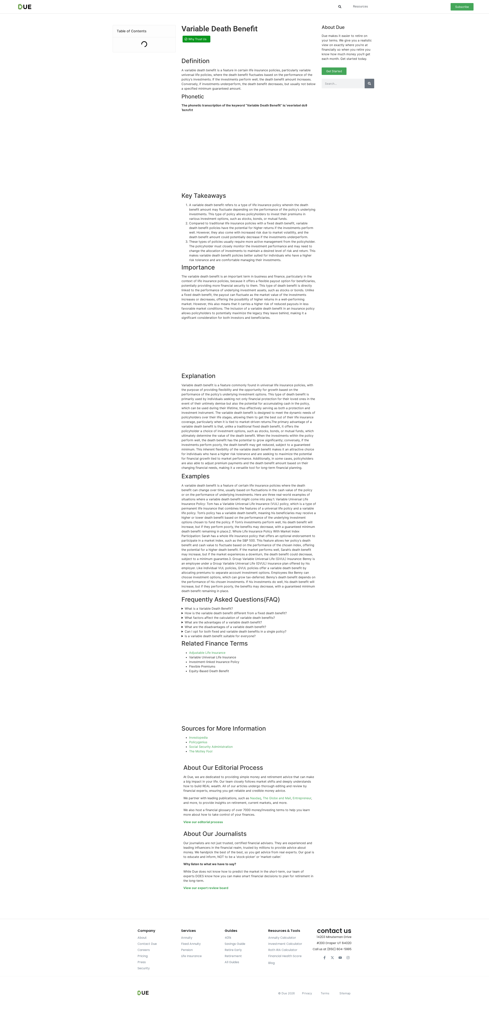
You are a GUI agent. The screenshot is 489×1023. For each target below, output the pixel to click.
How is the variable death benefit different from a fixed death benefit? (236, 613)
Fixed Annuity (191, 944)
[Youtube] (340, 957)
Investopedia (198, 737)
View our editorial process (203, 822)
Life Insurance (191, 956)
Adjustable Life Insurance (207, 653)
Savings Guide (235, 944)
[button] (339, 7)
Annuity (186, 937)
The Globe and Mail (277, 798)
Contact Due (147, 944)
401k (228, 937)
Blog (271, 963)
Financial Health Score (285, 956)
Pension (187, 950)
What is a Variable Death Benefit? (209, 608)
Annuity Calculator (282, 937)
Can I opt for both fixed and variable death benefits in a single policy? (235, 631)
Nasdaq (255, 798)
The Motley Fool (200, 751)
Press (142, 962)
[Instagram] (348, 957)
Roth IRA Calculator (282, 950)
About (142, 937)
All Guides (232, 962)
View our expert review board (205, 888)
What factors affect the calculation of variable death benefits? (230, 618)
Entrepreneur (302, 798)
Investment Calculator (285, 944)
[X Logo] (332, 957)
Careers (144, 950)
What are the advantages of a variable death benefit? (223, 622)
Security (144, 968)
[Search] (369, 83)
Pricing (143, 956)
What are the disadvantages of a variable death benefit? (225, 627)
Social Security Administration (211, 747)
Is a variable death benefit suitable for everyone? (220, 636)
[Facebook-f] (324, 957)
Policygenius (198, 742)
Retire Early (233, 950)
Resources (360, 6)
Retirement (233, 956)
